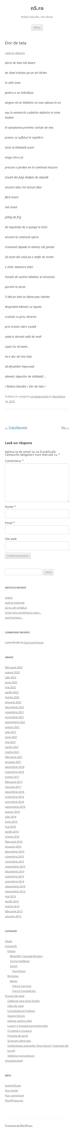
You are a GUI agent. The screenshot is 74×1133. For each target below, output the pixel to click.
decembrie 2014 (14, 871)
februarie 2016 (13, 841)
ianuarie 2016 (13, 846)
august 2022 (12, 672)
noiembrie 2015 (14, 856)
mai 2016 (10, 826)
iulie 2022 (10, 677)
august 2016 (12, 812)
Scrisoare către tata (19, 1041)
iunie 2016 (11, 822)
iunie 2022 (11, 682)
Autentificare (13, 1085)
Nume (10, 507)
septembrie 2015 (15, 866)
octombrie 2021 (14, 717)
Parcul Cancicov (21, 986)
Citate (8, 941)
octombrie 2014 (14, 881)
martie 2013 (12, 906)
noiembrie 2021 (14, 712)
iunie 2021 (11, 737)
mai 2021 (10, 742)
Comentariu (14, 461)
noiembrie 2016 (14, 797)
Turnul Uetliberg (20, 961)
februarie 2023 (13, 667)
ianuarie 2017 (13, 787)
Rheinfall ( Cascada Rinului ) (26, 956)
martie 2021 (12, 752)
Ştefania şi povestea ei (20, 1055)
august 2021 (12, 727)
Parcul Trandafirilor (24, 991)
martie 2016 (12, 836)
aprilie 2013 (12, 901)
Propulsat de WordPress (18, 1125)
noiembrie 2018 (14, 772)
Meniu (37, 27)
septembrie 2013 (15, 891)
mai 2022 (10, 687)
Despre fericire (16, 1016)
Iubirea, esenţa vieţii (19, 1021)
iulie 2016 (10, 817)
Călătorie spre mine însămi (23, 1001)
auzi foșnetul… (14, 617)
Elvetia (11, 951)
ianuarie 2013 (13, 916)
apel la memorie (14, 602)
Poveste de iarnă (17, 1036)
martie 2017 (12, 777)
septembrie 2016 (15, 807)
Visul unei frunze (33, 642)
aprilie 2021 (12, 747)
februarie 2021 (13, 757)
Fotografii (11, 946)
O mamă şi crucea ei (19, 1031)
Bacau (13, 981)
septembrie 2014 (15, 886)
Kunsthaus (18, 971)
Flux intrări (11, 1090)
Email (10, 523)
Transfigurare (16, 427)
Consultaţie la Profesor (21, 1011)
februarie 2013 (13, 911)
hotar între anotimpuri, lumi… (23, 612)
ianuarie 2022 (13, 702)
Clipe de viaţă (15, 1006)
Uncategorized (39, 396)
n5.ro (37, 8)
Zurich (13, 966)
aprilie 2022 (12, 692)
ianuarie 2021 (13, 762)
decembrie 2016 (14, 792)
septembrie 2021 (15, 722)
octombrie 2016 (14, 802)
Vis (65, 427)
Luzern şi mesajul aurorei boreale (27, 1026)
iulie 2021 (10, 732)
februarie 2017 (13, 782)
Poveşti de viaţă (14, 996)
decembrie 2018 (14, 767)
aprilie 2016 (12, 831)
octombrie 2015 (14, 861)
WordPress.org (14, 1100)
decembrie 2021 (14, 707)
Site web (11, 539)
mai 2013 (10, 896)
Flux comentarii (14, 1095)
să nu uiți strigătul (16, 607)
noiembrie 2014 (14, 876)
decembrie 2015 (14, 851)
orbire (8, 597)
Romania (12, 976)
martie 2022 (12, 697)
